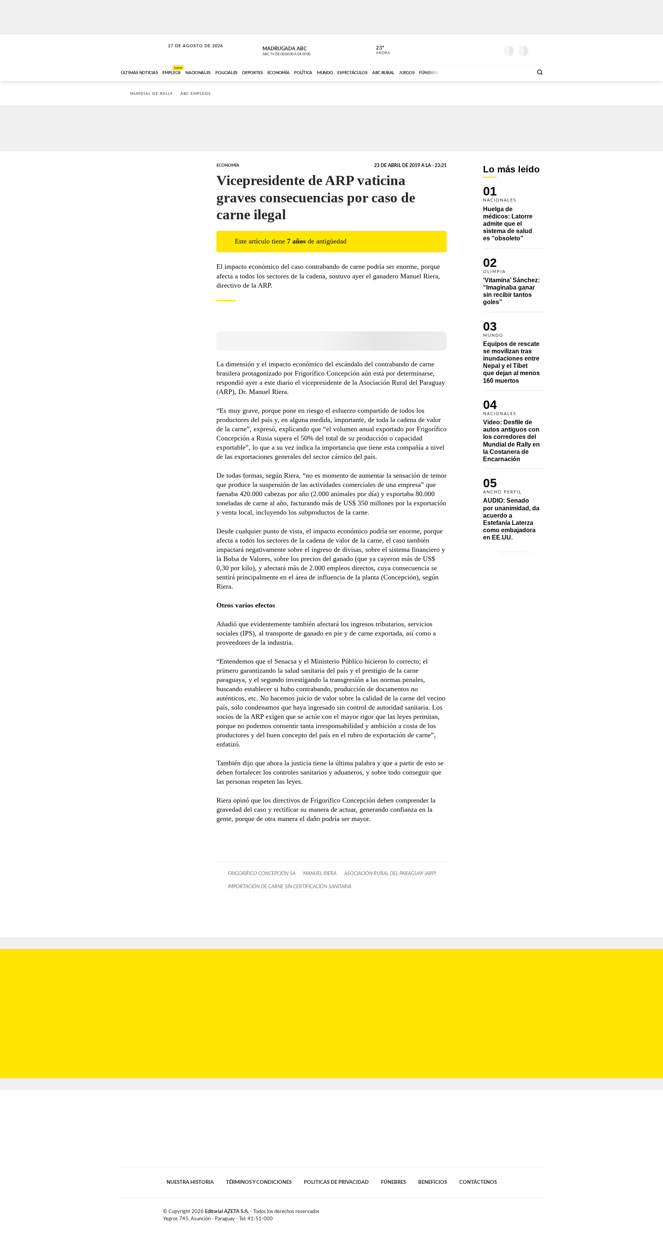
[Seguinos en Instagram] (493, 49)
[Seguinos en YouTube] (481, 49)
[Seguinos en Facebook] (458, 49)
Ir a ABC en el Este (188, 53)
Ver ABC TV (301, 50)
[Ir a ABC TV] (465, 72)
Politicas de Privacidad (336, 1182)
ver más (378, 50)
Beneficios (432, 1182)
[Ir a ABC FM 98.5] (516, 72)
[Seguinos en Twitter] (470, 49)
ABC (142, 50)
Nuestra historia (190, 1182)
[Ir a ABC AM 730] (486, 72)
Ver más (513, 217)
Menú (538, 50)
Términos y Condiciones (259, 1182)
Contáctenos (478, 1182)
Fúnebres (393, 1182)
